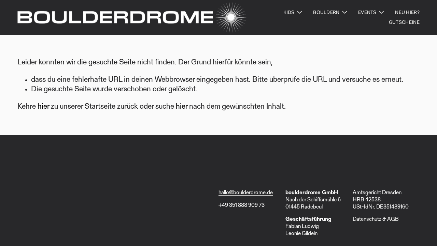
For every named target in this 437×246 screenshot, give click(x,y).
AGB (393, 219)
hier (43, 107)
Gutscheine (404, 22)
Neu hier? (407, 12)
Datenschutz (367, 219)
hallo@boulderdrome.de (245, 193)
